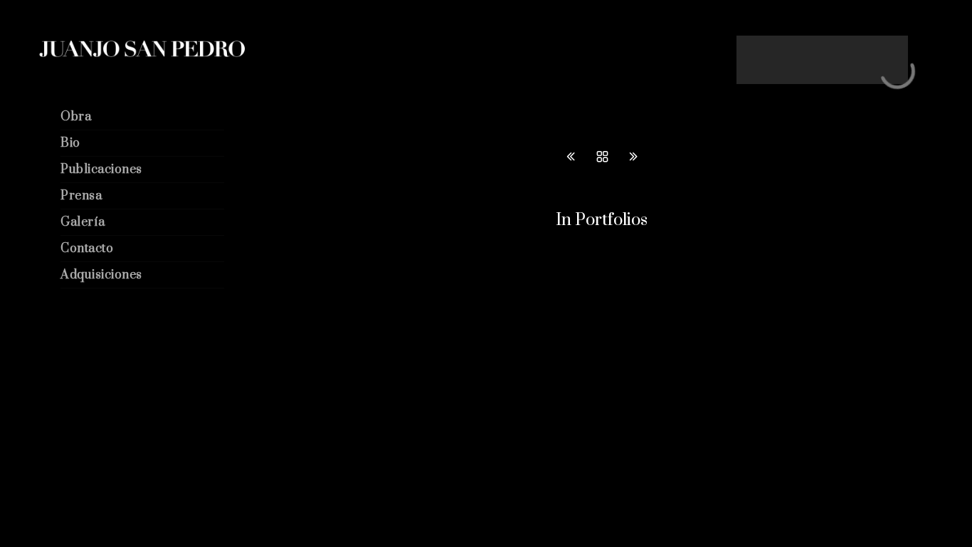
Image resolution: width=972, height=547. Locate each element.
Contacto (86, 248)
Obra (75, 117)
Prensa (81, 196)
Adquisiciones (101, 275)
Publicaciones (101, 169)
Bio (70, 143)
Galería (82, 222)
